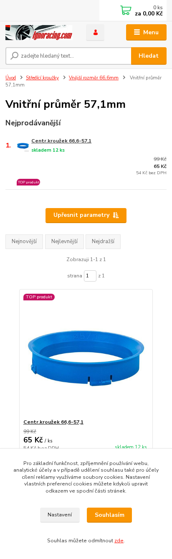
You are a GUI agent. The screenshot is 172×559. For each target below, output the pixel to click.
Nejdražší (103, 241)
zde (119, 540)
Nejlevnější (64, 241)
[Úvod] (39, 32)
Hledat (149, 56)
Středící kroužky (42, 78)
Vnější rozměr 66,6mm (94, 78)
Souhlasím (109, 515)
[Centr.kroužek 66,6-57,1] (86, 354)
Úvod (10, 78)
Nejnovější (24, 241)
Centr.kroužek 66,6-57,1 (61, 140)
